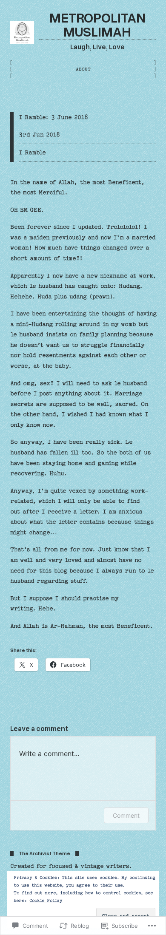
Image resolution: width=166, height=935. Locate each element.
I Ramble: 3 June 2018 (53, 117)
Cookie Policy (46, 900)
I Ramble (32, 153)
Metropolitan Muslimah (97, 24)
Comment (126, 815)
